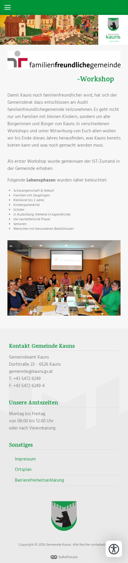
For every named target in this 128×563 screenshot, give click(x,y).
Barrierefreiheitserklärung (39, 480)
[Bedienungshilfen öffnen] (114, 549)
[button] (64, 7)
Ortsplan (23, 469)
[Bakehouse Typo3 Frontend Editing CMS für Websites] (64, 559)
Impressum (25, 459)
